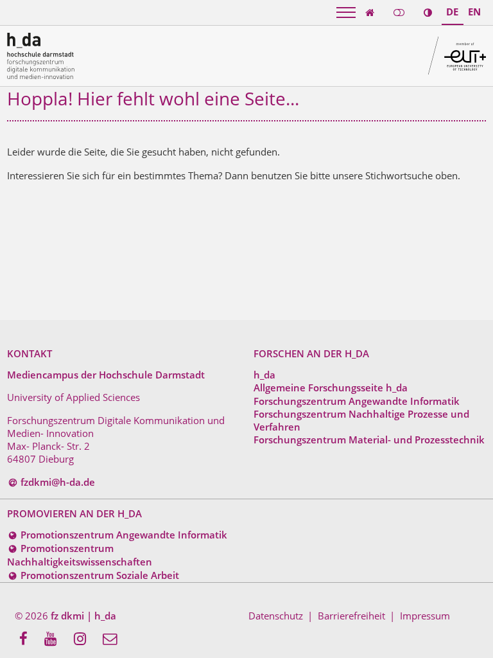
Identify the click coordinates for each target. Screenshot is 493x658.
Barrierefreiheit (351, 615)
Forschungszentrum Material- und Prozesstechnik (369, 439)
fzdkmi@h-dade (57, 482)
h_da (264, 374)
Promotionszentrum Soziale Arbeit (99, 575)
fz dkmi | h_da (83, 615)
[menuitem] (27, 639)
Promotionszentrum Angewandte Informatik (124, 534)
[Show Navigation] (346, 12)
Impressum (425, 615)
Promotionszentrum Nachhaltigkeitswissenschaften (79, 555)
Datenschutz (275, 615)
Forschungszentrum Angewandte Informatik (357, 401)
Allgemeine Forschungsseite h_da (331, 387)
